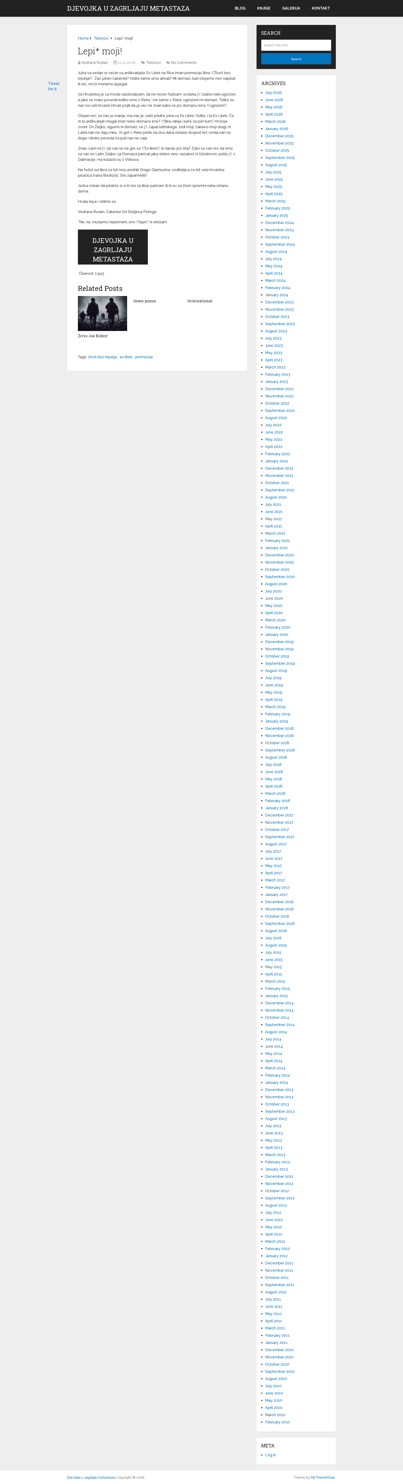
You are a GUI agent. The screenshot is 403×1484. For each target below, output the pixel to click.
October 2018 (277, 743)
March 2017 (275, 880)
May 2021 (273, 519)
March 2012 (275, 1241)
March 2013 (275, 1155)
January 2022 (276, 461)
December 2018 (279, 728)
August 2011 (276, 1292)
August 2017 (276, 844)
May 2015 (273, 967)
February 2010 (277, 1422)
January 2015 (276, 996)
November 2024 (279, 230)
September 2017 (280, 837)
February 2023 (277, 374)
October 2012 (277, 1191)
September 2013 (280, 1111)
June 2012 (274, 1220)
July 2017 (273, 851)
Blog (240, 8)
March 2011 (275, 1328)
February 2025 (277, 208)
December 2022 (279, 389)
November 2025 (279, 143)
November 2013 (279, 1097)
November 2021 (279, 475)
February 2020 (277, 627)
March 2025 (275, 201)
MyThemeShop (323, 1477)
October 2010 (277, 1364)
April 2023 (273, 360)
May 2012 (273, 1227)
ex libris (126, 357)
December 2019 (279, 642)
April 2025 (273, 194)
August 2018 (276, 757)
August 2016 (276, 931)
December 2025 (279, 136)
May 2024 (273, 266)
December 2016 (279, 902)
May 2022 (273, 439)
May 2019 (273, 692)
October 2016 (277, 916)
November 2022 (279, 396)
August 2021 (276, 497)
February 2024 (277, 288)
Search (296, 59)
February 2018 (277, 801)
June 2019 (274, 685)
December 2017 (279, 815)
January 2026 (276, 129)
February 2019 (277, 714)
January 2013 (276, 1169)
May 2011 (273, 1314)
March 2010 (275, 1415)
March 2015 (275, 981)
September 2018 (280, 750)
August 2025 (276, 165)
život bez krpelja (102, 357)
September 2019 (280, 663)
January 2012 (276, 1256)
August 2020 (276, 584)
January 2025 (276, 215)
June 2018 (274, 772)
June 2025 (274, 179)
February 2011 (277, 1335)
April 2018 (273, 786)
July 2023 (273, 338)
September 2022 (280, 410)
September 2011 (279, 1285)
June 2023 (274, 345)
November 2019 (279, 649)
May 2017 (273, 866)
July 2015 (273, 952)
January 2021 (276, 548)
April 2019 (273, 699)
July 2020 (273, 591)
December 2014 (279, 1003)
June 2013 (274, 1133)
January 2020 (276, 634)
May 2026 (273, 107)
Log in (270, 1455)
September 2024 (280, 244)
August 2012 (276, 1205)
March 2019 (275, 707)
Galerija (291, 8)
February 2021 (277, 540)
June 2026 (274, 100)
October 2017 (277, 829)
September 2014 (280, 1025)
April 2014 (273, 1061)
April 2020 (274, 613)
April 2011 (273, 1321)
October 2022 (277, 403)
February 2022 (277, 454)
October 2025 (277, 150)
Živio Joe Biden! (93, 335)
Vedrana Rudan (94, 62)
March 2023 (275, 367)
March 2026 (275, 121)
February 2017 (277, 887)
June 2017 (274, 858)
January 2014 (276, 1082)
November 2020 (279, 562)
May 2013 (273, 1140)
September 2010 (280, 1371)
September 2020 (280, 577)
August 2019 (276, 670)
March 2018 (275, 793)
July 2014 (273, 1039)
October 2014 (277, 1017)
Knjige (264, 8)
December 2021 (279, 468)
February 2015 (277, 988)
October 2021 (277, 483)
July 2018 (273, 764)
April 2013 (273, 1147)
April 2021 (273, 526)
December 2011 (279, 1263)
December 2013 (279, 1090)
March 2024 (275, 280)
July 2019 (273, 678)
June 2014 (274, 1046)
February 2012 (277, 1248)
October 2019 (277, 656)
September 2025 (280, 157)
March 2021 (275, 533)
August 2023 (276, 331)
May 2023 (273, 353)
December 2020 (279, 555)
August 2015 (276, 945)
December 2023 (279, 302)
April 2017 (273, 873)
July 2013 (273, 1126)
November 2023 (279, 309)
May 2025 (273, 186)
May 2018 (273, 779)
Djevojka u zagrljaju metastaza (128, 8)
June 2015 (274, 959)
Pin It (52, 89)
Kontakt (321, 8)
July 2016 (273, 938)
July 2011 (273, 1299)
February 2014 (277, 1075)
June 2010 (274, 1393)
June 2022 (274, 432)
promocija (144, 357)
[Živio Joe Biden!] (102, 313)
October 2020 (277, 569)
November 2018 (279, 735)
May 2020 (273, 605)
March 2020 (275, 620)
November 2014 (279, 1010)
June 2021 (274, 512)
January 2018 (276, 808)
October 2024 (277, 237)
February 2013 (277, 1162)
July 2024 (273, 259)
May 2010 (273, 1400)
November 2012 (279, 1183)
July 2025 (273, 172)
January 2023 (276, 381)
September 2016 (280, 923)
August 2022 (276, 418)
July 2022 (273, 425)
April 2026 (274, 114)
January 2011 (276, 1342)
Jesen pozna (144, 300)
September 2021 (280, 490)
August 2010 (276, 1379)
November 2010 (279, 1357)
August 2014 (276, 1032)
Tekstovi (153, 62)
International (199, 300)
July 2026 (273, 92)
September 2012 (280, 1198)
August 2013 (276, 1118)
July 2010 (273, 1386)
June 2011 (273, 1306)
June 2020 (274, 598)
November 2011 (279, 1270)
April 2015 (273, 974)
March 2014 (275, 1068)
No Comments (184, 62)
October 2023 (277, 316)
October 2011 (277, 1277)
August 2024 (276, 251)
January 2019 (276, 721)
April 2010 (273, 1407)
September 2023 (280, 324)
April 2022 (273, 446)
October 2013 (277, 1104)
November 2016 (279, 909)
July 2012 (273, 1212)
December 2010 (279, 1350)
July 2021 (273, 504)
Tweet (53, 83)
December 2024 (279, 222)
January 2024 (276, 295)
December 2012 (279, 1176)
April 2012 (273, 1234)
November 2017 (279, 822)
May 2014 (273, 1053)
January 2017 (276, 894)
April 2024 (274, 273)
